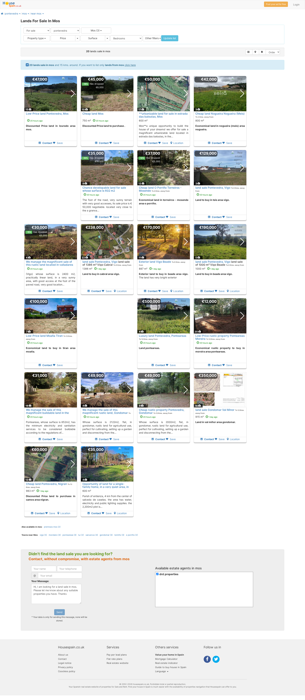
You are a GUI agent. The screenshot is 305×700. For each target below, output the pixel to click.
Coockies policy (66, 671)
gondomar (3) (106, 535)
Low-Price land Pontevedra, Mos (47, 113)
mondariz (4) (55, 535)
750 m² (95, 120)
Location (178, 142)
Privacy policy (65, 667)
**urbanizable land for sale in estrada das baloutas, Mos (163, 115)
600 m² (143, 120)
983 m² (37, 490)
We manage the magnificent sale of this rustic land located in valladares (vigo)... (49, 264)
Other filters (152, 38)
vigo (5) (43, 535)
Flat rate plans (114, 659)
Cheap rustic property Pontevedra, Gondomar (161, 411)
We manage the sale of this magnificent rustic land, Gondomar (105, 411)
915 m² (206, 416)
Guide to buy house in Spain (170, 667)
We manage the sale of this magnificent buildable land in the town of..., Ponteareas (47, 413)
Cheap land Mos (92, 113)
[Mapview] (255, 52)
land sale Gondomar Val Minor (214, 410)
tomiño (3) (119, 535)
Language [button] (161, 671)
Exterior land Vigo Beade (155, 261)
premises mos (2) (52, 527)
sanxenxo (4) (92, 535)
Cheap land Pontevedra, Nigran (46, 484)
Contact (62, 659)
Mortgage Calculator (166, 659)
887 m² (150, 268)
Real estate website (117, 663)
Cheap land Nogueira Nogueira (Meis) (220, 113)
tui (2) (81, 535)
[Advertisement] (50, 187)
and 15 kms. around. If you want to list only (82, 64)
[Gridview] (249, 52)
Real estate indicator (166, 663)
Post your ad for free (276, 4)
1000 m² (207, 268)
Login (296, 4)
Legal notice (64, 663)
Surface (92, 38)
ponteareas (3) (69, 535)
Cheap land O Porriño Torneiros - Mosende (160, 189)
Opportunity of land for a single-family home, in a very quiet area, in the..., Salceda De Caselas (105, 487)
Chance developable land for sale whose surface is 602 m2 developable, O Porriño (104, 190)
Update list (169, 38)
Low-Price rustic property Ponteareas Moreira (220, 337)
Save (59, 142)
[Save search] (262, 52)
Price (63, 38)
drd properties (168, 574)
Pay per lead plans (117, 654)
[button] (19, 13)
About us (63, 654)
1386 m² (94, 268)
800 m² (199, 120)
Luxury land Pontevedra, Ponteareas (162, 335)
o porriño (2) (132, 535)
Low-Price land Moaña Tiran (44, 335)
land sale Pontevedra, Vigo (212, 187)
